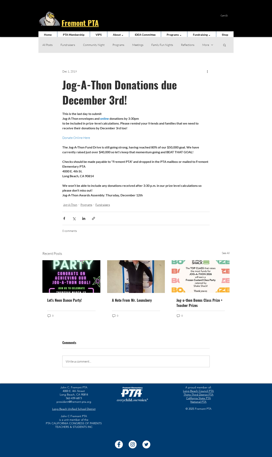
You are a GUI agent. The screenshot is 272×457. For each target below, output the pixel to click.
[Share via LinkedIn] (84, 218)
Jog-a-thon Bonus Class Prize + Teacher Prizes (199, 303)
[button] (226, 15)
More (205, 44)
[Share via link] (93, 218)
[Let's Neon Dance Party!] (71, 276)
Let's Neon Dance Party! (64, 300)
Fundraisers (68, 44)
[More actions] (207, 71)
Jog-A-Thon (70, 204)
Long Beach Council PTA (198, 391)
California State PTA (198, 398)
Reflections (187, 44)
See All (226, 253)
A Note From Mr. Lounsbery (132, 300)
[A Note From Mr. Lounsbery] (136, 276)
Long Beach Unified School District (74, 409)
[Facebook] (119, 444)
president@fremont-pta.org (74, 402)
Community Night (94, 44)
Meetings (137, 44)
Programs (118, 44)
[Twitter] (146, 444)
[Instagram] (133, 444)
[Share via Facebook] (64, 218)
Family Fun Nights (162, 44)
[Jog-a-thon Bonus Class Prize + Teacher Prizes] (201, 276)
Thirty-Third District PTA (198, 394)
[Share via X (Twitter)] (74, 218)
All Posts (47, 44)
